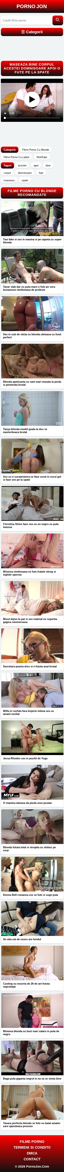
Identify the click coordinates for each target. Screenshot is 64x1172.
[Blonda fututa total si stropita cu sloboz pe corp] (32, 826)
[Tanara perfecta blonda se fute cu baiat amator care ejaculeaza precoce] (32, 1102)
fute (41, 172)
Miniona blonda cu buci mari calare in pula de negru (31, 1033)
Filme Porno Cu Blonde (35, 149)
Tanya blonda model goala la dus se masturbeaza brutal (25, 431)
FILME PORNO (32, 1142)
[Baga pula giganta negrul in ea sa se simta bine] (32, 1058)
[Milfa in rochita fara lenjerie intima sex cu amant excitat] (32, 690)
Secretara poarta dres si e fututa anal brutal (30, 666)
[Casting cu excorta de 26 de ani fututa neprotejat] (32, 963)
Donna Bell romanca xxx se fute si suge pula (30, 894)
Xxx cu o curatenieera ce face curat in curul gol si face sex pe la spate (32, 478)
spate (25, 180)
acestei (22, 165)
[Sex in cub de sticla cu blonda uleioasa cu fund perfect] (32, 313)
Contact (32, 1159)
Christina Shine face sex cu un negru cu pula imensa (30, 526)
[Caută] (57, 20)
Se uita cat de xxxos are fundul (22, 939)
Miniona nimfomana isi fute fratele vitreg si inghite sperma (29, 573)
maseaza (9, 180)
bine (48, 165)
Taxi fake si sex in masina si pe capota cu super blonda (32, 241)
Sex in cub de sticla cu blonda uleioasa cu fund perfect (32, 336)
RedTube (42, 157)
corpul (7, 172)
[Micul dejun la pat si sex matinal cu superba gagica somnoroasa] (32, 598)
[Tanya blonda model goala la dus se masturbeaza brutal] (32, 408)
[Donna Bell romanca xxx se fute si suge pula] (32, 874)
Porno (32, 6)
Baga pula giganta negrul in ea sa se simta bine (32, 1078)
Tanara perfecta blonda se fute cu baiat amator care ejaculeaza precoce (31, 1125)
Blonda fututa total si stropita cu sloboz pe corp (29, 849)
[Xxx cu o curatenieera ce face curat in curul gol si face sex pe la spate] (32, 456)
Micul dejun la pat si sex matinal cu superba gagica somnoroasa (30, 620)
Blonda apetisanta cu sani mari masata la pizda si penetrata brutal (32, 383)
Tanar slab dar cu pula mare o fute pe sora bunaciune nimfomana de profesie (29, 288)
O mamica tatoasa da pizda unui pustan (27, 802)
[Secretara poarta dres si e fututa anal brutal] (32, 645)
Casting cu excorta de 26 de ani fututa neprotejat (26, 985)
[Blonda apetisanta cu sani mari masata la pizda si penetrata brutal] (32, 361)
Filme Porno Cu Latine (16, 157)
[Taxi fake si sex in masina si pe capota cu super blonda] (32, 218)
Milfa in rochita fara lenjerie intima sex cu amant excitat (28, 712)
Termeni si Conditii (32, 1147)
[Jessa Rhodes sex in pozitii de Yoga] (32, 737)
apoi (36, 165)
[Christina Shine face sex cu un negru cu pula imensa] (32, 503)
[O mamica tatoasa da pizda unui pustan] (32, 782)
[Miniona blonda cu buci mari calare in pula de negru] (32, 1010)
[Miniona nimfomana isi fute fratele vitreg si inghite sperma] (32, 550)
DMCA (32, 1153)
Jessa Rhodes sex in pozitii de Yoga (25, 758)
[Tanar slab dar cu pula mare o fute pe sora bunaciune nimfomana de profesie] (32, 266)
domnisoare (25, 172)
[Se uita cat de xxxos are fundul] (32, 918)
